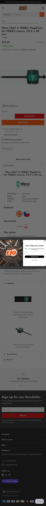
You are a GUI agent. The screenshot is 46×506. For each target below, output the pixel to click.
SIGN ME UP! (34, 256)
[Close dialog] (44, 241)
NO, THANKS (34, 260)
